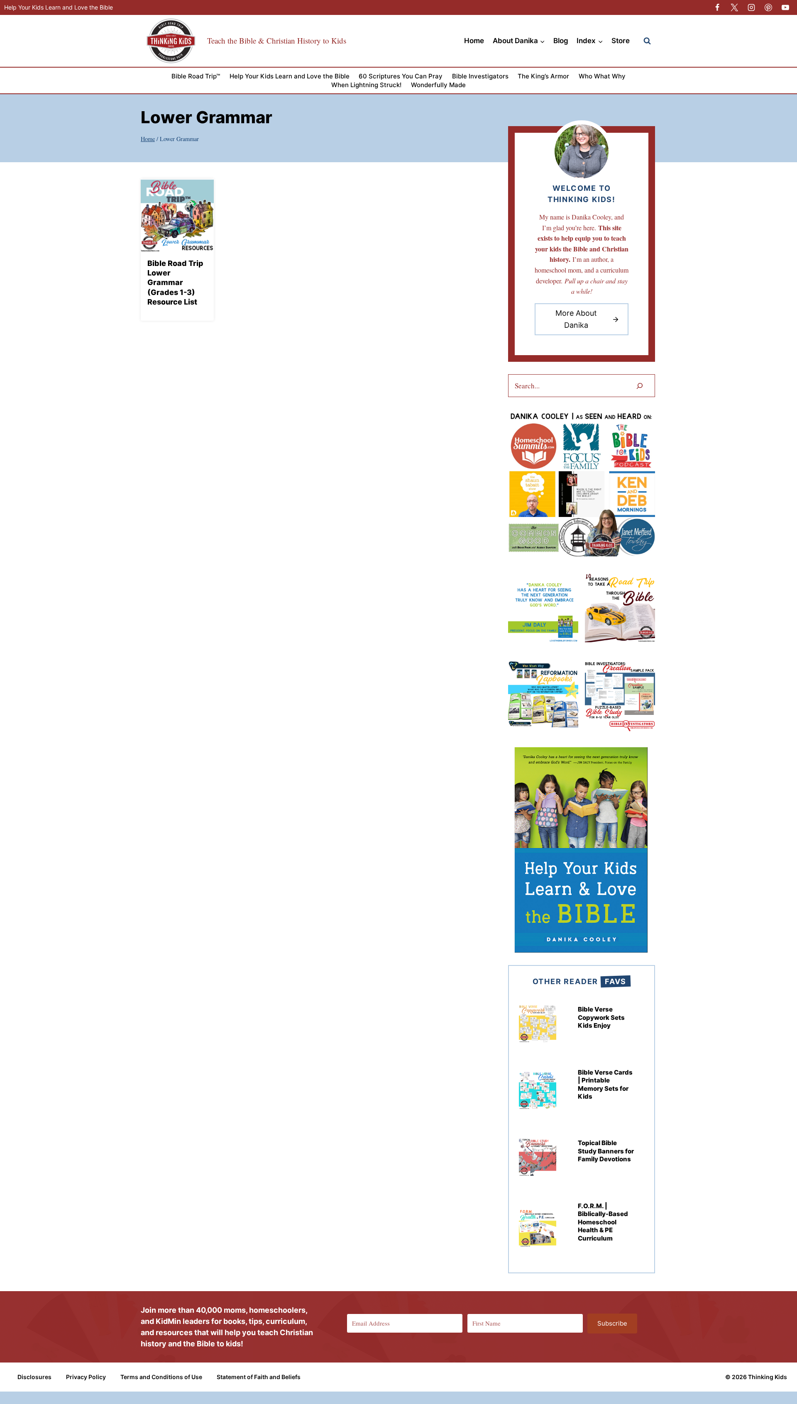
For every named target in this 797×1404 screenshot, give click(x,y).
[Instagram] (751, 7)
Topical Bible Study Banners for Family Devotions (606, 1151)
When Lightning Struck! (366, 85)
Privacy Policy (86, 1376)
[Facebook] (717, 7)
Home (474, 41)
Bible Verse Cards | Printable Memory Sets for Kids (605, 1084)
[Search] (639, 385)
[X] (734, 7)
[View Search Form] (647, 41)
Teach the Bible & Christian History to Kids (276, 40)
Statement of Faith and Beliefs (259, 1376)
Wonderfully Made (438, 85)
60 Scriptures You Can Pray (401, 76)
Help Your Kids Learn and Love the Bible (58, 7)
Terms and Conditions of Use (161, 1376)
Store (620, 41)
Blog (560, 41)
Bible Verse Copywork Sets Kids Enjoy (601, 1017)
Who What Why (602, 76)
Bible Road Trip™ (195, 76)
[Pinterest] (768, 7)
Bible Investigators (480, 76)
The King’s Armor (543, 76)
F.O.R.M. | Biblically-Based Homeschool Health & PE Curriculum (603, 1222)
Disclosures (34, 1376)
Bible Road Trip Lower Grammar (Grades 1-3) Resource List (175, 283)
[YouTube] (785, 7)
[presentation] (177, 215)
